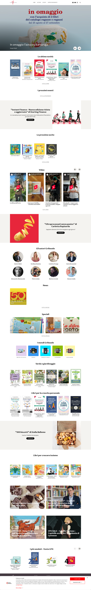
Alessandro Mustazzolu (18, 279)
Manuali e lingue (45, 357)
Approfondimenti (52, 2)
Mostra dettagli (19, 587)
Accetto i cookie (77, 578)
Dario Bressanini (71, 264)
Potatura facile (39, 384)
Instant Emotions (15, 413)
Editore (35, 575)
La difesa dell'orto (15, 203)
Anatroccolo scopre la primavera (15, 477)
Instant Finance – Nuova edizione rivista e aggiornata (51, 78)
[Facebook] (73, 2)
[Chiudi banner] (87, 577)
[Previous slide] (75, 48)
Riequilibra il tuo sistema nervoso (75, 414)
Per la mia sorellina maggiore (39, 477)
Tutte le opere (45, 83)
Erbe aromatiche (15, 384)
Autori (39, 2)
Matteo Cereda (53, 279)
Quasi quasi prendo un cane (63, 78)
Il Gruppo (48, 575)
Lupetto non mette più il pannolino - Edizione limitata (15, 566)
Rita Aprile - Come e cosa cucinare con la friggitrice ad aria (70, 204)
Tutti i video (46, 209)
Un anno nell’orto (27, 384)
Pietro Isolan (36, 279)
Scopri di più (30, 119)
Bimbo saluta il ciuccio (63, 476)
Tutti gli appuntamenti (45, 96)
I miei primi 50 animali (70, 565)
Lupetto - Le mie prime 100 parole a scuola (39, 156)
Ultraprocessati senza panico (39, 78)
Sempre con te (27, 476)
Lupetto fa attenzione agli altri (27, 156)
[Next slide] (79, 48)
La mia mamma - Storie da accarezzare (52, 477)
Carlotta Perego (53, 264)
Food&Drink (58, 357)
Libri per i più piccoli (21, 357)
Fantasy (33, 357)
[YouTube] (75, 2)
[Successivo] (79, 169)
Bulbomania (51, 384)
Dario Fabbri (18, 264)
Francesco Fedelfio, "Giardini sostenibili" (34, 203)
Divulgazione (69, 357)
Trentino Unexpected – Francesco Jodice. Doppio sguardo (53, 204)
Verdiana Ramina (36, 264)
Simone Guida (71, 279)
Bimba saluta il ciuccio (75, 476)
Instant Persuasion (27, 413)
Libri (34, 2)
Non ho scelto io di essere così (51, 414)
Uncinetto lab (27, 77)
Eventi (44, 2)
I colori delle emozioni (51, 565)
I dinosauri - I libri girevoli (51, 156)
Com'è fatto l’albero (15, 155)
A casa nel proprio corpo (76, 77)
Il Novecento (15, 77)
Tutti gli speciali (45, 336)
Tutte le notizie (45, 307)
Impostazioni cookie (77, 582)
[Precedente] (75, 169)
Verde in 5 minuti (75, 384)
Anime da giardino (64, 384)
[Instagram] (77, 2)
